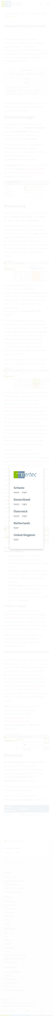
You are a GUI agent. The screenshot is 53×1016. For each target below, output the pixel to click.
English (24, 492)
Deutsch (16, 492)
